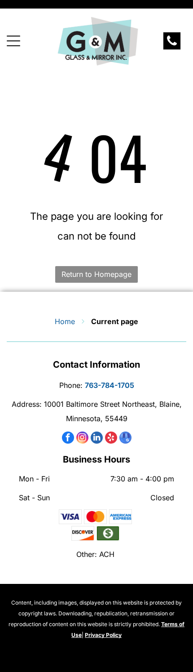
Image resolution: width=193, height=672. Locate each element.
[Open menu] (13, 41)
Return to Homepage (96, 274)
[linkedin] (97, 439)
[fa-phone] (172, 44)
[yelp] (111, 439)
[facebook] (68, 439)
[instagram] (82, 439)
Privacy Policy (103, 635)
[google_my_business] (125, 439)
